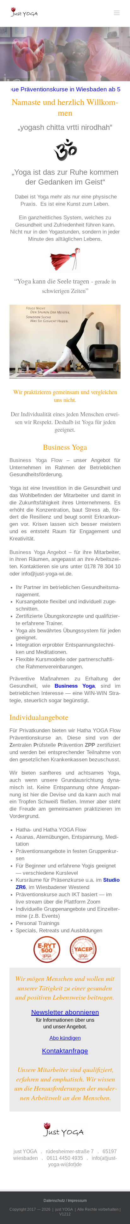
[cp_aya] (65, 938)
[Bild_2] (65, 68)
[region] (65, 1166)
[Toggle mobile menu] (117, 12)
